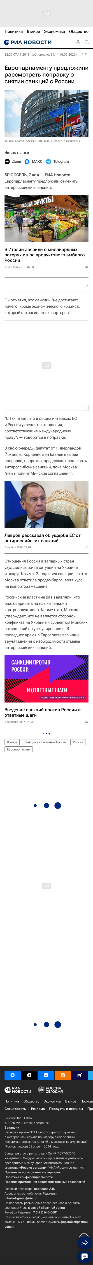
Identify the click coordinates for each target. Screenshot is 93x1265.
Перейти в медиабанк (66, 140)
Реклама (38, 1109)
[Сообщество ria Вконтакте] (46, 1075)
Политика (12, 1101)
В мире (12, 742)
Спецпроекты (15, 1109)
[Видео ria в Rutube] (79, 1075)
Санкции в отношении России (45, 742)
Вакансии (12, 1127)
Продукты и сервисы (66, 1109)
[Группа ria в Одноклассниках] (63, 1075)
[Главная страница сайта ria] (27, 42)
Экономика (52, 1101)
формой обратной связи (46, 1207)
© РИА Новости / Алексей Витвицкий (27, 140)
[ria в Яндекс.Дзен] (29, 1075)
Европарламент (18, 749)
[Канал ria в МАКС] (13, 1075)
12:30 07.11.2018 (17, 54)
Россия (78, 742)
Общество (31, 1101)
